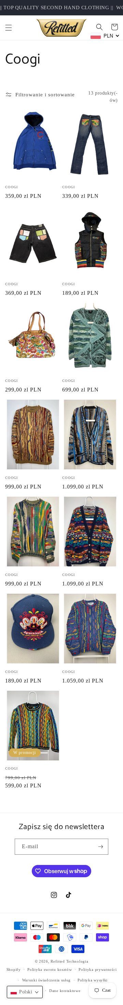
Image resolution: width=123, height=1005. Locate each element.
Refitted (58, 961)
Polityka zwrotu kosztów (49, 969)
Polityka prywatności (98, 969)
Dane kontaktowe (65, 991)
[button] (8, 27)
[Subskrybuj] (100, 847)
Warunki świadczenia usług (46, 980)
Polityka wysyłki (93, 980)
